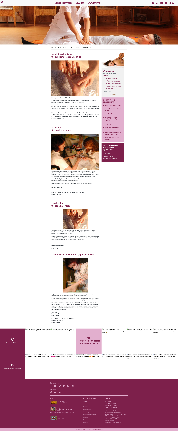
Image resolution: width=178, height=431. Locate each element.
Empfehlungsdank (87, 412)
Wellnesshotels (109, 414)
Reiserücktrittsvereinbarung (89, 414)
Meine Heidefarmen (63, 3)
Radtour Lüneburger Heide (117, 414)
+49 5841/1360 (113, 407)
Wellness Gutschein (110, 418)
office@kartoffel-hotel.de (111, 405)
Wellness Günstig (122, 417)
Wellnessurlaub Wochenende (112, 411)
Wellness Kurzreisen (108, 417)
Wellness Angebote (109, 415)
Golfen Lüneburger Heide (120, 418)
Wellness (80, 3)
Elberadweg (123, 414)
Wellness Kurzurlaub (115, 417)
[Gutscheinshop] (166, 3)
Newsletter (85, 417)
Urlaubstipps (94, 3)
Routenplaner (86, 406)
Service (85, 401)
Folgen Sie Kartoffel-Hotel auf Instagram (12, 343)
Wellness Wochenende (118, 415)
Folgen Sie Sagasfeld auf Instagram (12, 368)
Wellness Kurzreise (109, 420)
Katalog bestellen (87, 409)
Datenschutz (86, 419)
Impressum (85, 422)
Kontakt (85, 404)
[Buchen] (173, 3)
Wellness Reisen (117, 412)
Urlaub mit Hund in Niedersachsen (113, 422)
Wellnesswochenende (109, 412)
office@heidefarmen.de (111, 158)
